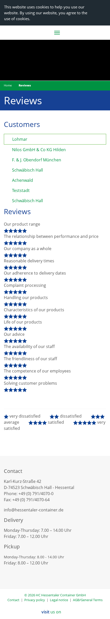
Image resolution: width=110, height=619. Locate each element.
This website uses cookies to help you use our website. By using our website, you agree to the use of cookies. (45, 12)
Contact (13, 600)
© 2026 (55, 595)
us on (51, 612)
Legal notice (59, 600)
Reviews (25, 85)
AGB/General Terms (88, 600)
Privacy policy (34, 600)
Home (8, 85)
